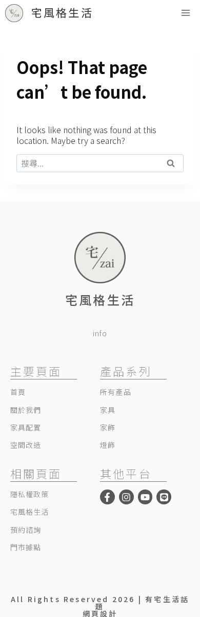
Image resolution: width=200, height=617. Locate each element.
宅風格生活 (100, 299)
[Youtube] (145, 496)
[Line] (163, 496)
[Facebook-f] (107, 496)
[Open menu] (185, 13)
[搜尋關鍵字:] (100, 163)
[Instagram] (126, 496)
